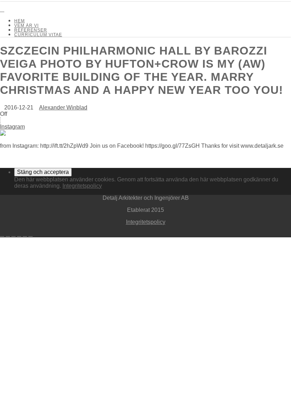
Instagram (12, 127)
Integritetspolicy (82, 186)
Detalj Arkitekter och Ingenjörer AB (19, 3)
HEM (19, 20)
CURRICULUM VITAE (38, 34)
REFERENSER (30, 30)
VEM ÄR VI (26, 25)
